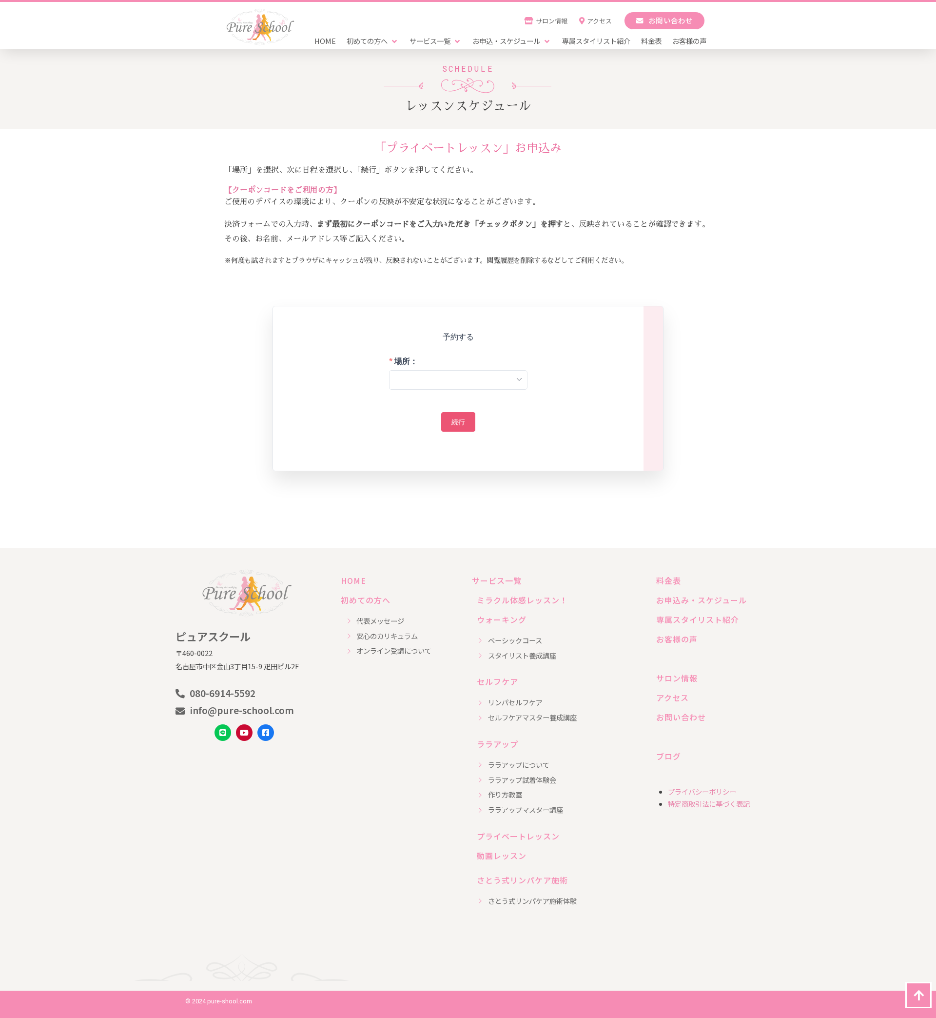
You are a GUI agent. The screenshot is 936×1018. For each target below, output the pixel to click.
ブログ (668, 756)
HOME (353, 580)
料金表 (668, 580)
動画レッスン (501, 855)
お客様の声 (677, 639)
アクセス (672, 697)
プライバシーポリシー (702, 791)
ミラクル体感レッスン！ (522, 600)
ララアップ (497, 744)
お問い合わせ (681, 717)
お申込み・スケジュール (701, 600)
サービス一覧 (497, 580)
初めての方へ (365, 600)
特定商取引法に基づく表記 (709, 803)
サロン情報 (677, 678)
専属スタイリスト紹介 (697, 619)
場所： (406, 361)
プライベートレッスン (518, 836)
